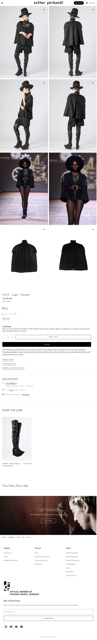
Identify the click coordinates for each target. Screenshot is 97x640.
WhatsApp (25, 389)
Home (4, 530)
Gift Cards (37, 564)
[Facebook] (11, 627)
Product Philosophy (71, 560)
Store (36, 553)
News (67, 568)
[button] (2, 3)
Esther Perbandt (70, 553)
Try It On (46, 339)
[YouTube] (16, 627)
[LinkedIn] (21, 627)
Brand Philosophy (71, 557)
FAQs (6, 557)
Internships (68, 572)
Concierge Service (40, 560)
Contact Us (7, 553)
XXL (15, 309)
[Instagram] (6, 627)
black (6, 303)
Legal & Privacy (70, 575)
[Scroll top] (91, 636)
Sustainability (69, 564)
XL (11, 309)
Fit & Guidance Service (42, 557)
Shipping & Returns (10, 560)
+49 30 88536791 (11, 378)
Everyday (11, 530)
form (11, 385)
